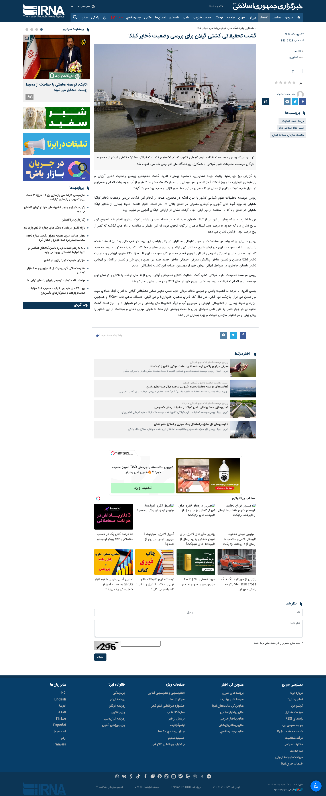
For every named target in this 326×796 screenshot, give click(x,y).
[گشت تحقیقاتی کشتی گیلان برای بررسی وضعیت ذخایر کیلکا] (175, 98)
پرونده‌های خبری (233, 693)
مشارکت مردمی (293, 744)
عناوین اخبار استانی (232, 712)
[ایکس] (202, 776)
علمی (186, 17)
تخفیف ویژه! (143, 488)
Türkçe (60, 719)
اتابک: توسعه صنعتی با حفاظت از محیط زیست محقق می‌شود (57, 88)
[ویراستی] (152, 776)
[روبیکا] (195, 776)
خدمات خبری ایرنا (292, 764)
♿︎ (316, 786)
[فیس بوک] (145, 776)
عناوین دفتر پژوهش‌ (231, 725)
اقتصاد (264, 17)
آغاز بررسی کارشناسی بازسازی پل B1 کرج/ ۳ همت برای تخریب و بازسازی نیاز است (55, 197)
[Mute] (187, 490)
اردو (63, 738)
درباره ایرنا (296, 693)
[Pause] (180, 490)
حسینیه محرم (176, 738)
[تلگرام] (209, 776)
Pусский (60, 731)
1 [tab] (41, 29)
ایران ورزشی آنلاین (113, 725)
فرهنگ (219, 17)
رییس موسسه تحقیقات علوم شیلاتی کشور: (205, 383)
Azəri (62, 712)
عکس (147, 17)
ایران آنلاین (118, 712)
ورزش (252, 17)
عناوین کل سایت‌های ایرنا (228, 706)
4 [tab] (27, 29)
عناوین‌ (289, 17)
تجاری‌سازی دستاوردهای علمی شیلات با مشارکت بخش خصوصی (191, 407)
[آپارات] (188, 776)
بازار (105, 17)
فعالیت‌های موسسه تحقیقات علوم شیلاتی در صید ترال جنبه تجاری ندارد (187, 387)
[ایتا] (167, 776)
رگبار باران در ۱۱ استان (73, 219)
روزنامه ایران (117, 699)
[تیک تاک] (138, 776)
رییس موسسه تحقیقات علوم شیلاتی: (208, 362)
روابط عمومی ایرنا (292, 725)
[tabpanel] (56, 68)
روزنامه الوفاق (116, 706)
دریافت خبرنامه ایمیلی (289, 757)
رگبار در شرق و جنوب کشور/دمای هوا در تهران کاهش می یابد (54, 209)
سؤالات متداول (294, 712)
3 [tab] (31, 29)
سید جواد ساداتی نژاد (291, 128)
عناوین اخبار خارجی (232, 719)
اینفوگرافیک (177, 725)
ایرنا (267, 6)
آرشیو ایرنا (297, 706)
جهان (241, 17)
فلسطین (174, 17)
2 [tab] (36, 29)
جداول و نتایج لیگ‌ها (171, 731)
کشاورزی (293, 57)
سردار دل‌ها (177, 699)
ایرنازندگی (119, 693)
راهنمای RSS (294, 719)
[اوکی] (131, 776)
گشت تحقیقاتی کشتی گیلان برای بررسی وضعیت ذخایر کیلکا (192, 36)
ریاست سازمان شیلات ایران (288, 135)
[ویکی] (124, 776)
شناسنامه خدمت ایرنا (290, 731)
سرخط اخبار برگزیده (232, 699)
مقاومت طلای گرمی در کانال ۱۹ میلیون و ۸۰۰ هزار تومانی (56, 270)
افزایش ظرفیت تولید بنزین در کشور (64, 260)
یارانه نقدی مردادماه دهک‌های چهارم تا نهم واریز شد (54, 227)
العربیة (62, 706)
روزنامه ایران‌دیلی (114, 719)
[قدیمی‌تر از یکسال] (243, 368)
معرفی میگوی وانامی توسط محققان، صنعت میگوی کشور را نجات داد (189, 366)
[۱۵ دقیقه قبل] (56, 57)
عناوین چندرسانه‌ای (232, 731)
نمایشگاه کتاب (176, 712)
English (60, 699)
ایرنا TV (115, 17)
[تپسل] (112, 453)
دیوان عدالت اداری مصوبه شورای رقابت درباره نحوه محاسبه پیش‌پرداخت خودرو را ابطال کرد (55, 238)
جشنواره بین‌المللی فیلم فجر (168, 706)
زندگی (95, 17)
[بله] (181, 776)
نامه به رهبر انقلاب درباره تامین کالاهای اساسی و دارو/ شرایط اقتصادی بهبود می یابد (56, 250)
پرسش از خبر (177, 719)
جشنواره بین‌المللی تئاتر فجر (168, 744)
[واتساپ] (117, 776)
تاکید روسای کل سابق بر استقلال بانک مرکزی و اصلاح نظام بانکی (190, 424)
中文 (63, 693)
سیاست (276, 17)
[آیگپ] (174, 776)
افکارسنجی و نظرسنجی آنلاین (166, 693)
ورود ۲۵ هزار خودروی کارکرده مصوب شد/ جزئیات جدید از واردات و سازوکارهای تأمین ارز (57, 290)
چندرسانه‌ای (133, 17)
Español (59, 725)
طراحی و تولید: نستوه (284, 790)
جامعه (231, 17)
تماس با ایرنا (295, 699)
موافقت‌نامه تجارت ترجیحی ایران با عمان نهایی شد (55, 280)
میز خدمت (296, 751)
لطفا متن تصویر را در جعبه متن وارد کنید (278, 643)
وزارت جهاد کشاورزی (292, 121)
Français (59, 744)
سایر (85, 17)
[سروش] (160, 776)
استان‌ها (160, 17)
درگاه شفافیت (294, 738)
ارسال (100, 657)
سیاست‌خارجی (202, 17)
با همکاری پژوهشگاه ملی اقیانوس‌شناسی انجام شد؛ (226, 28)
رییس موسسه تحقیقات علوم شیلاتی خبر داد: (204, 403)
